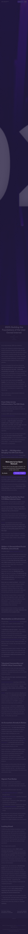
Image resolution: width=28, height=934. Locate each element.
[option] (0, 929)
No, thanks (4, 473)
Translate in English (20, 473)
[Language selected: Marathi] (12, 931)
